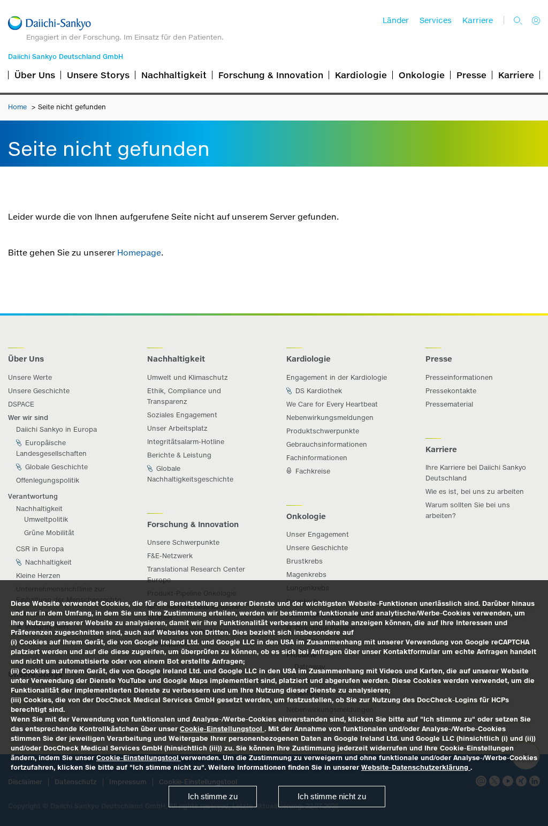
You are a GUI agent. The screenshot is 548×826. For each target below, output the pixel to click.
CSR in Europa (40, 549)
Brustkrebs (304, 561)
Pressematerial (449, 404)
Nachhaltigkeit (174, 75)
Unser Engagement (317, 534)
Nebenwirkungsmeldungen (330, 418)
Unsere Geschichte (39, 391)
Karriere (477, 20)
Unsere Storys (98, 75)
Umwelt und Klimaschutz (187, 377)
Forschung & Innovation (270, 75)
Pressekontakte (450, 391)
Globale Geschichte (55, 467)
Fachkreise (311, 471)
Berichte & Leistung (179, 455)
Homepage (139, 252)
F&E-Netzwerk (170, 556)
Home (18, 107)
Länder (396, 20)
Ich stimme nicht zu (332, 796)
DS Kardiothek (317, 391)
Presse (471, 75)
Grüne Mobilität (49, 533)
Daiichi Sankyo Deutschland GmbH (65, 56)
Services (436, 20)
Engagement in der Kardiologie (336, 377)
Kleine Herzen (38, 576)
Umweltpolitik (46, 519)
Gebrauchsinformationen (326, 444)
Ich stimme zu (213, 796)
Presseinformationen (459, 377)
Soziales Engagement (182, 415)
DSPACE (21, 404)
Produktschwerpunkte (322, 431)
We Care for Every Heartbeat (332, 404)
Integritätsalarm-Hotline (185, 442)
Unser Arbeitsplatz (177, 428)
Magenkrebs (306, 574)
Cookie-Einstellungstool (222, 729)
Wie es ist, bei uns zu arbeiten (474, 491)
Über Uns (34, 75)
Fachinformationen (316, 458)
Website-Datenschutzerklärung (415, 767)
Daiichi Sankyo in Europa (56, 429)
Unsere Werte (30, 377)
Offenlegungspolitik (47, 480)
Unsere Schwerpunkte (183, 542)
